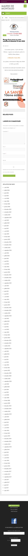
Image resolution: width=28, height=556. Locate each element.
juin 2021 (6, 356)
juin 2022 (6, 324)
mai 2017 (6, 487)
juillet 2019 (6, 419)
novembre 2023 (7, 277)
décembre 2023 (7, 274)
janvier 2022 (7, 337)
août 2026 (6, 187)
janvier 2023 (7, 305)
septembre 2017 (8, 476)
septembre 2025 (8, 217)
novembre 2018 (7, 441)
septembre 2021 (8, 348)
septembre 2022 (8, 315)
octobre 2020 (7, 378)
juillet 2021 (6, 354)
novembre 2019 (7, 408)
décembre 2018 (7, 438)
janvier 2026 (7, 206)
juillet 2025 (6, 223)
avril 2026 (6, 198)
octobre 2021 (7, 345)
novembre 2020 (7, 375)
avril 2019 (6, 427)
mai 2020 (6, 392)
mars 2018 (6, 460)
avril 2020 (6, 395)
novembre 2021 (7, 343)
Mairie (6, 17)
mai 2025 (6, 228)
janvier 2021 (7, 370)
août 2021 (6, 351)
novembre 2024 (7, 244)
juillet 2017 (6, 482)
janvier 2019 (7, 436)
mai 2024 (6, 261)
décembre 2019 (7, 406)
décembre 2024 (7, 242)
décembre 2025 (7, 209)
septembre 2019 (8, 414)
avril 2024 (6, 264)
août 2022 (6, 318)
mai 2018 (6, 455)
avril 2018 (6, 457)
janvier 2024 (7, 272)
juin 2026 (6, 193)
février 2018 (7, 463)
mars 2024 (6, 266)
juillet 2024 (6, 255)
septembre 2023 (8, 283)
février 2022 (7, 335)
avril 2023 (6, 296)
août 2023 (6, 285)
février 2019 (7, 433)
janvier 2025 (7, 239)
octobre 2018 (7, 444)
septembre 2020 (8, 381)
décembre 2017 (7, 468)
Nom (4, 146)
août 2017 (6, 479)
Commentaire (5, 131)
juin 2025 (6, 225)
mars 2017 (6, 490)
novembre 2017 (7, 471)
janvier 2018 (7, 466)
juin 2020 (6, 389)
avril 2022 (6, 329)
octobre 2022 (7, 313)
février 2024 (7, 269)
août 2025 (6, 220)
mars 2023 (6, 299)
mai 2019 (6, 425)
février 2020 (7, 400)
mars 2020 (6, 397)
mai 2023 (6, 294)
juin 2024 (6, 258)
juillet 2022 (6, 321)
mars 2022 (6, 332)
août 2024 (6, 253)
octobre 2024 (7, 247)
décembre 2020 (7, 373)
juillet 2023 (6, 288)
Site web (4, 160)
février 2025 (7, 236)
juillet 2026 (6, 190)
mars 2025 (6, 234)
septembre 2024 (8, 250)
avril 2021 (6, 362)
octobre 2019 (7, 411)
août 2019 (6, 416)
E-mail (4, 153)
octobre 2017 (7, 474)
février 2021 (7, 367)
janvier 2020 (7, 403)
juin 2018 (6, 452)
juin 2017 (6, 485)
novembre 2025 (7, 212)
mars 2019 (6, 430)
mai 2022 (6, 326)
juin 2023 (6, 291)
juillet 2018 (6, 449)
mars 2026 (6, 201)
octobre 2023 (7, 280)
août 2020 (6, 384)
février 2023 (7, 302)
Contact (8, 13)
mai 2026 (6, 195)
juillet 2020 (6, 386)
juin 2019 (6, 422)
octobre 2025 (7, 214)
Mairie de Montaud (7, 7)
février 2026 (7, 204)
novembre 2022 (7, 310)
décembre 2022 (7, 307)
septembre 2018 (8, 446)
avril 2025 (6, 231)
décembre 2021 (7, 340)
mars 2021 (6, 365)
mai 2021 (6, 359)
